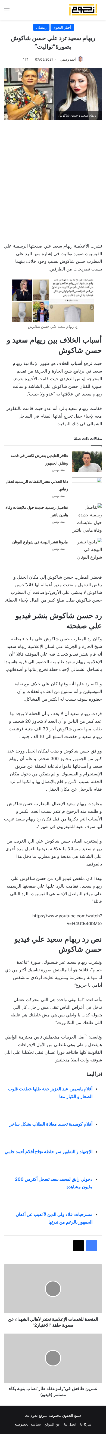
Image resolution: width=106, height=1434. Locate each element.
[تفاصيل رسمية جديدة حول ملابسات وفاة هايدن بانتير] (87, 518)
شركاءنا (86, 1424)
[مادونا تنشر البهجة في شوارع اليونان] (87, 549)
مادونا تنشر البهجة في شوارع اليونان (40, 542)
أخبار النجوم (62, 27)
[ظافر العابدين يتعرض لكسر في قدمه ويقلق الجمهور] (87, 461)
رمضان (41, 27)
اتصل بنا (70, 1424)
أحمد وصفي (68, 59)
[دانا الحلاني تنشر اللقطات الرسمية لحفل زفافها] (87, 487)
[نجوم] (83, 10)
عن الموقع (52, 1424)
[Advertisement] (53, 178)
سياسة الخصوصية (27, 1424)
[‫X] (78, 1245)
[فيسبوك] (91, 1245)
